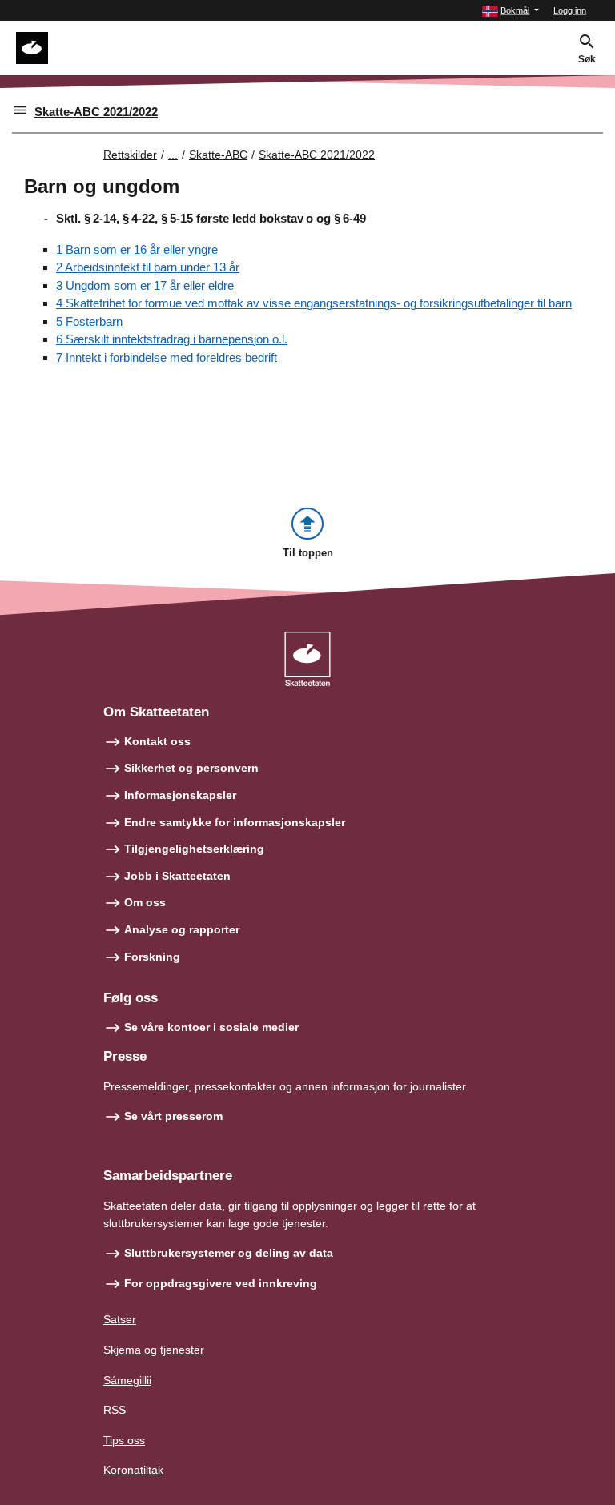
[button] (510, 11)
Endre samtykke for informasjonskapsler (234, 822)
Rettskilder (130, 154)
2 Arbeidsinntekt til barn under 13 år (147, 267)
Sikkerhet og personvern (191, 767)
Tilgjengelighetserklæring (194, 848)
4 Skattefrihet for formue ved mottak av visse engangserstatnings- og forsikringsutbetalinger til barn (314, 303)
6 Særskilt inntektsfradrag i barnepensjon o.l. (171, 339)
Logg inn (569, 10)
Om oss (145, 902)
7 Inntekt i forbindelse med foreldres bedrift (166, 357)
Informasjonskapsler (180, 795)
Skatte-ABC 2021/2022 (96, 111)
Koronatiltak (133, 1469)
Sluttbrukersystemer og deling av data (228, 1252)
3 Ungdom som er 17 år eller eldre (145, 285)
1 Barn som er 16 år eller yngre (137, 249)
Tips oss (124, 1440)
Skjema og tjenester (153, 1349)
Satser (119, 1319)
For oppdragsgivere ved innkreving (220, 1283)
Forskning (152, 956)
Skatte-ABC (218, 154)
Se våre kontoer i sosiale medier (211, 1027)
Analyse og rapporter (181, 929)
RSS (114, 1409)
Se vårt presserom (173, 1116)
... (173, 154)
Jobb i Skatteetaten (177, 875)
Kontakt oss (157, 741)
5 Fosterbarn (89, 321)
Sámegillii (127, 1380)
